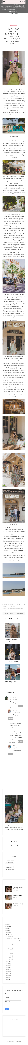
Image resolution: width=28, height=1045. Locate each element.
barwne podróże (13, 25)
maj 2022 (10, 952)
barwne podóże (9, 872)
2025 (7, 926)
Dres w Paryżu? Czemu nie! (12, 661)
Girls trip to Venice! (17, 895)
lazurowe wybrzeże (7, 610)
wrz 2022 (10, 944)
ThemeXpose (18, 1041)
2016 (7, 971)
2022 (7, 932)
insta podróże (13, 608)
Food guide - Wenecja (18, 903)
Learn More (12, 11)
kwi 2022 (10, 954)
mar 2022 (10, 956)
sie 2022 (9, 946)
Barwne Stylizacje (10, 860)
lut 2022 (9, 957)
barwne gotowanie (10, 864)
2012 (7, 979)
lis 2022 (9, 936)
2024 (7, 928)
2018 (7, 967)
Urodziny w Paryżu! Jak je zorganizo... (11, 640)
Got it (18, 11)
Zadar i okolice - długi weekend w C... (10, 682)
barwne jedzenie (9, 867)
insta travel (20, 608)
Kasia (13, 48)
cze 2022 (10, 950)
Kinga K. (13, 697)
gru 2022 (10, 934)
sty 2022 (10, 960)
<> (10, 393)
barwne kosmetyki (10, 869)
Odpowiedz (20, 705)
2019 (7, 965)
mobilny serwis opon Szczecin (15, 724)
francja (8, 608)
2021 (7, 961)
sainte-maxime (16, 610)
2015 (7, 973)
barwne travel (6, 606)
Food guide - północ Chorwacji (17, 888)
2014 (7, 975)
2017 (7, 969)
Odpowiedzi (12, 707)
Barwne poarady (9, 862)
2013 (7, 977)
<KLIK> (4, 244)
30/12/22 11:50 (16, 712)
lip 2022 (9, 948)
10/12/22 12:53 (13, 727)
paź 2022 (10, 942)
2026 (7, 924)
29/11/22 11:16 (13, 699)
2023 (7, 930)
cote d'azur (12, 606)
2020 (7, 963)
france (4, 608)
